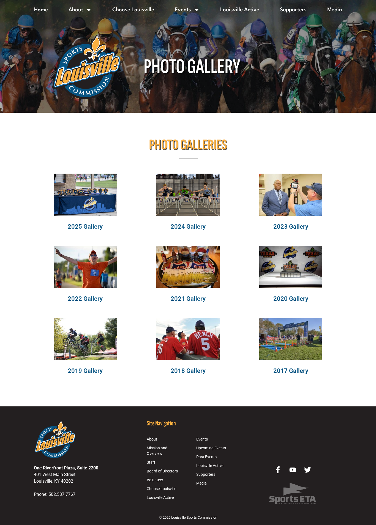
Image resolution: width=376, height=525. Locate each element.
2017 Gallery (290, 370)
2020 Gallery (290, 298)
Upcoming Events (211, 448)
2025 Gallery (85, 226)
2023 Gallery (290, 226)
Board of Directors (162, 471)
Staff (151, 462)
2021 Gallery (188, 298)
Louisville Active (239, 10)
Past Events (206, 457)
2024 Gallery (188, 226)
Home (41, 10)
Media (334, 10)
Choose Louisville (133, 10)
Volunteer (155, 480)
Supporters (293, 10)
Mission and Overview (157, 451)
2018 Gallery (188, 370)
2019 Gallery (85, 370)
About (76, 10)
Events (183, 10)
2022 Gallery (85, 298)
